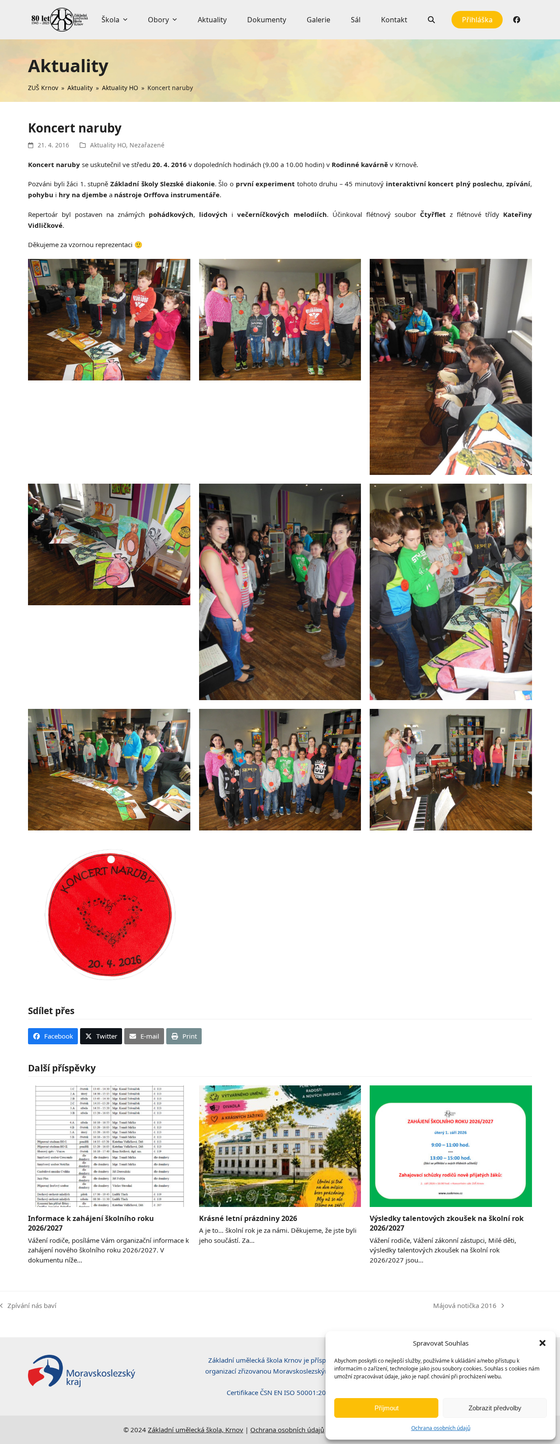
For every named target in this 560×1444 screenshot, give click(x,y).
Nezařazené (147, 145)
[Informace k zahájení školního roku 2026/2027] (109, 1145)
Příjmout (386, 1408)
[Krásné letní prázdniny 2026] (280, 1145)
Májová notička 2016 (465, 1306)
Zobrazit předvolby (495, 1408)
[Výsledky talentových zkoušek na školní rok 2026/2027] (451, 1145)
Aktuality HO (108, 145)
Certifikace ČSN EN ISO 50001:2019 (280, 1392)
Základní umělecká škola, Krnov (195, 1429)
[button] (542, 1343)
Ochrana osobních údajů (440, 1428)
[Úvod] (59, 19)
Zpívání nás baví (28, 1306)
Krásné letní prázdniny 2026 (248, 1218)
